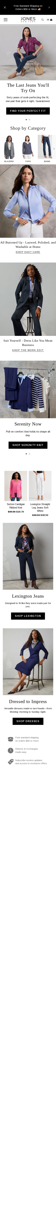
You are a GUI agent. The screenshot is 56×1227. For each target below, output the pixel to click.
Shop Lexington (28, 616)
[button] (2, 492)
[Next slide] (54, 149)
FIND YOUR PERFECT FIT (28, 111)
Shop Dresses (27, 721)
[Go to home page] (28, 19)
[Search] (42, 20)
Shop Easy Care (28, 252)
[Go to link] (9, 149)
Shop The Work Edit (28, 350)
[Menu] (4, 19)
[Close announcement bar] (4, 7)
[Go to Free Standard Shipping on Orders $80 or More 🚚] (28, 7)
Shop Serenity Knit (28, 445)
